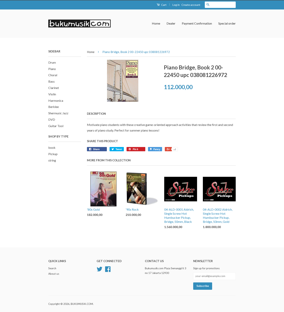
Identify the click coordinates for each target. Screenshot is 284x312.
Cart (164, 4)
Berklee (53, 107)
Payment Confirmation (197, 23)
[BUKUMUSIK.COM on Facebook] (108, 268)
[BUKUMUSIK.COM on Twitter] (99, 268)
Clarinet (53, 88)
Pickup (53, 154)
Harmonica (55, 100)
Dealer (171, 23)
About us (53, 273)
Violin (52, 94)
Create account (190, 4)
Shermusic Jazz (58, 113)
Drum (52, 62)
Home (156, 23)
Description (96, 113)
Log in (176, 4)
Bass (51, 81)
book (51, 147)
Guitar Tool (55, 126)
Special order (227, 23)
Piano (52, 69)
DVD (51, 119)
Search (52, 268)
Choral (52, 75)
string (52, 160)
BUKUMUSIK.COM (82, 303)
